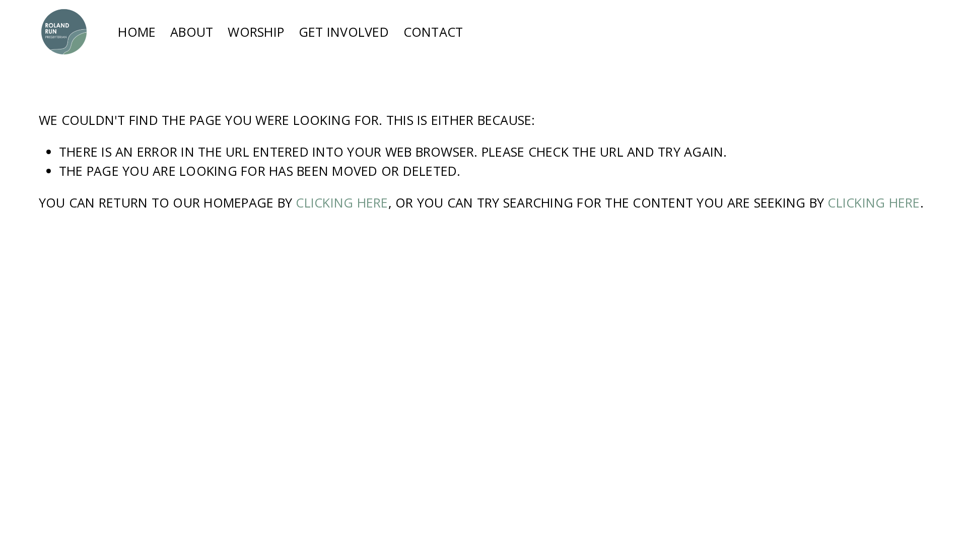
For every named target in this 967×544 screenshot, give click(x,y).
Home (137, 31)
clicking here (342, 202)
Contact (433, 31)
